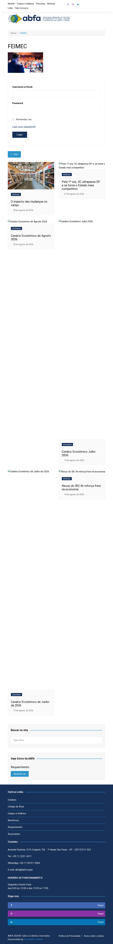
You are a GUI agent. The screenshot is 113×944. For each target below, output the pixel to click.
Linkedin (78, 4)
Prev (16, 154)
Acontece (16, 228)
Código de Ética (16, 806)
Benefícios (13, 820)
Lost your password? (24, 126)
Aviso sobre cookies (94, 936)
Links (10, 8)
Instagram (73, 4)
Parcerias (40, 3)
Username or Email (22, 86)
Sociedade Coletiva (33, 939)
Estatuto (12, 799)
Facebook (68, 4)
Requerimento (15, 827)
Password (17, 103)
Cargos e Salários (25, 3)
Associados (14, 834)
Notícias (51, 3)
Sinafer (11, 3)
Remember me (23, 119)
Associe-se (20, 773)
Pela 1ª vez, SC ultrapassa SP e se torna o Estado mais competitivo (81, 185)
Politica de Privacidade (69, 936)
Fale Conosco (21, 8)
